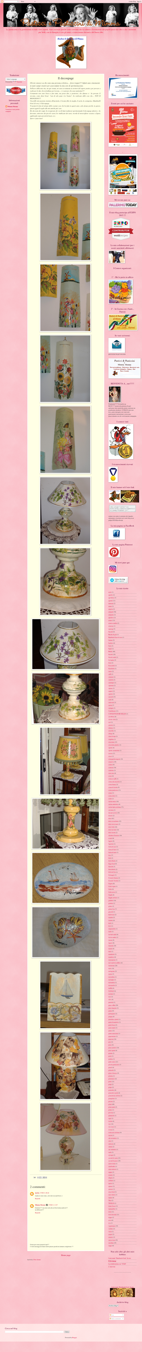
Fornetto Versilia (113, 881)
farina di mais (112, 852)
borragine (111, 660)
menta (110, 974)
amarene (110, 603)
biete (109, 646)
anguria (110, 609)
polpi (109, 1084)
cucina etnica (112, 801)
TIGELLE (111, 1203)
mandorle (111, 957)
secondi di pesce (113, 1161)
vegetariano (111, 1226)
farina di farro (112, 850)
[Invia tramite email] (38, 1177)
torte (109, 1212)
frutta (110, 889)
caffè (109, 674)
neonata (110, 994)
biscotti (110, 654)
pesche (110, 1053)
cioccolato (111, 742)
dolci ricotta (111, 833)
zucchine (111, 1243)
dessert (110, 816)
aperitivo (111, 618)
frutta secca (111, 892)
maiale (110, 949)
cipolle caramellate (113, 750)
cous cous (111, 773)
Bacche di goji (112, 634)
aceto (109, 592)
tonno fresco (112, 1206)
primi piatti (111, 1107)
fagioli (110, 841)
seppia (110, 1172)
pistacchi (111, 1070)
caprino (110, 694)
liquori (110, 943)
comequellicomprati (114, 759)
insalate (110, 920)
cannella (110, 680)
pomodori (111, 1090)
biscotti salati (112, 657)
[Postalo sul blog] (40, 1177)
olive (109, 999)
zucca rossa (111, 1240)
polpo (110, 1087)
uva (109, 1223)
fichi (109, 858)
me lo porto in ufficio (114, 963)
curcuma (110, 810)
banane (110, 640)
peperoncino (112, 1036)
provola (110, 1113)
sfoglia (110, 1178)
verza (110, 1231)
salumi (110, 1147)
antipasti (110, 612)
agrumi (110, 601)
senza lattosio (112, 1169)
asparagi (110, 629)
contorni (110, 768)
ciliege (110, 734)
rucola (110, 1135)
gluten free (111, 909)
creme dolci (111, 796)
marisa (37, 1193)
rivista (110, 1130)
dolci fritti (111, 827)
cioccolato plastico (113, 745)
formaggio (111, 875)
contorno (111, 770)
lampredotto (111, 929)
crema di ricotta (112, 787)
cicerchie (111, 731)
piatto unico (111, 1062)
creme (110, 793)
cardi (109, 700)
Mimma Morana (40, 1205)
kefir (109, 923)
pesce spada (111, 1050)
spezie (110, 1183)
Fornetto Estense (113, 878)
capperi (110, 691)
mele (109, 968)
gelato (110, 906)
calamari (110, 677)
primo (110, 1110)
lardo (109, 932)
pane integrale (112, 1008)
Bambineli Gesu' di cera (115, 637)
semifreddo (111, 1166)
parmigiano (111, 1014)
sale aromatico (112, 1138)
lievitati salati (112, 934)
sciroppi (110, 1155)
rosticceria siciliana (114, 1132)
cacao (110, 671)
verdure (110, 1229)
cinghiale (111, 739)
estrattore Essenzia (113, 835)
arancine (110, 626)
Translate (19, 82)
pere (109, 1042)
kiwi (109, 926)
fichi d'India (111, 861)
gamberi (110, 900)
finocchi (110, 867)
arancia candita (112, 623)
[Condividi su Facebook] (44, 1177)
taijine (110, 1198)
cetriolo (110, 725)
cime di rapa (111, 736)
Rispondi (37, 1199)
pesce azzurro (112, 1048)
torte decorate (112, 1215)
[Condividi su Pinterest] (46, 1177)
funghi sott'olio (112, 898)
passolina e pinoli (113, 1019)
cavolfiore (111, 717)
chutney (110, 728)
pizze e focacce (112, 1073)
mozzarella (111, 985)
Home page (66, 1255)
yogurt (110, 1234)
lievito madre (112, 937)
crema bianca (112, 784)
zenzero (110, 1237)
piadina (110, 1059)
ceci (109, 722)
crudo (110, 799)
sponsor (110, 1189)
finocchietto (111, 869)
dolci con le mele (113, 824)
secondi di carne (113, 1158)
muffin (110, 988)
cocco (110, 756)
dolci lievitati (112, 830)
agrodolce (111, 598)
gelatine (110, 903)
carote (110, 705)
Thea (109, 1200)
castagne (110, 708)
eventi (110, 838)
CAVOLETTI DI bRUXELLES (117, 714)
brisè (109, 663)
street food (111, 1192)
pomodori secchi (113, 1093)
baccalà (110, 632)
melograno (111, 971)
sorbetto (110, 1181)
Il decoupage (112, 1261)
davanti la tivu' (112, 813)
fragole (110, 883)
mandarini (111, 954)
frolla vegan (111, 886)
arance (110, 620)
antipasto (111, 615)
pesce (110, 1045)
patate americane (113, 1033)
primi (110, 1104)
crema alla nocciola (114, 782)
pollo (109, 1082)
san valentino (112, 1149)
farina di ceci (112, 847)
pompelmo (111, 1098)
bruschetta (111, 668)
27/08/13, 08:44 (44, 1193)
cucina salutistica (113, 804)
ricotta (110, 1121)
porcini (110, 1101)
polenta (110, 1076)
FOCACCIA (112, 872)
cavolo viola (111, 719)
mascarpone (111, 960)
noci (109, 997)
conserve (111, 762)
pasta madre (111, 1028)
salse (109, 1141)
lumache (110, 946)
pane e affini (111, 1005)
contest (110, 765)
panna (110, 1011)
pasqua (110, 1017)
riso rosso (111, 1127)
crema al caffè (112, 779)
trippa (110, 1217)
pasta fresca (111, 1025)
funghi (110, 895)
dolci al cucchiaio (113, 821)
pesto (109, 1056)
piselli (110, 1067)
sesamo (110, 1175)
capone (110, 688)
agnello (110, 595)
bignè (110, 649)
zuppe (110, 1246)
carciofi (110, 697)
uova (109, 1220)
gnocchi (110, 912)
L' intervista (111, 1267)
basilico (110, 643)
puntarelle (111, 1116)
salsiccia (110, 1144)
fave (109, 855)
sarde (109, 1152)
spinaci (110, 1186)
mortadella (111, 982)
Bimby (110, 651)
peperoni (111, 1039)
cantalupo (111, 683)
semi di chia (111, 1164)
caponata (111, 685)
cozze (110, 776)
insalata (110, 917)
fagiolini (110, 844)
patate (110, 1031)
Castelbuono (112, 711)
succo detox (111, 1195)
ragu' (109, 1118)
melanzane (111, 966)
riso (109, 1124)
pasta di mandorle (113, 1022)
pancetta (110, 1002)
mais (109, 951)
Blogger (74, 1337)
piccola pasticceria (113, 1065)
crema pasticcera (113, 790)
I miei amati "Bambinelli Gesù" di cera (119, 1258)
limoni (110, 940)
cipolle (110, 748)
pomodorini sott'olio (114, 1096)
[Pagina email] (34, 1177)
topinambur (111, 1209)
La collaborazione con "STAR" (117, 1264)
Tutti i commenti (116, 1319)
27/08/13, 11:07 (53, 1205)
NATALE (111, 991)
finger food (111, 864)
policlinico (111, 1079)
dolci (109, 818)
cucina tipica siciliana (114, 807)
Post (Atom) (37, 1260)
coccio (110, 753)
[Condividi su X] (42, 1177)
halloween (111, 915)
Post (112, 1315)
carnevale (111, 702)
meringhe (111, 980)
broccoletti (111, 666)
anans (110, 606)
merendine (111, 977)
